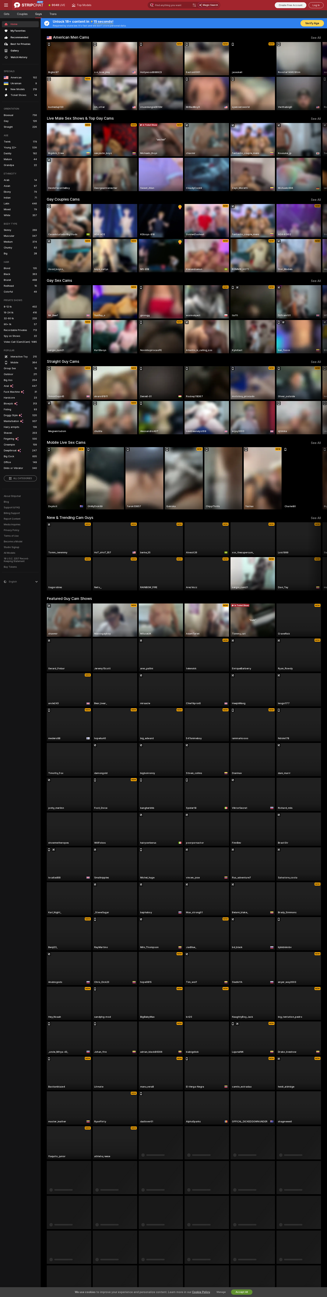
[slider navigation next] (317, 76)
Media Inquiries (12, 524)
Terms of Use (11, 536)
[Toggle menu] (6, 5)
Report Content (12, 519)
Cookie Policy (201, 1292)
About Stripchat (12, 496)
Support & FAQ (12, 507)
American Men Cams (71, 37)
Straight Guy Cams (63, 361)
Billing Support (12, 513)
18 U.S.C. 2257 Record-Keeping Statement (16, 560)
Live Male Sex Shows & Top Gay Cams (80, 118)
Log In (316, 5)
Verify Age (312, 23)
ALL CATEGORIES (22, 478)
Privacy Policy (11, 530)
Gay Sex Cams (59, 280)
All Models (9, 553)
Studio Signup (11, 547)
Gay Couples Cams (63, 199)
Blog (6, 502)
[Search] (194, 5)
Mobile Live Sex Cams (66, 442)
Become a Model (13, 541)
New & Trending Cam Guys (70, 517)
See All (316, 38)
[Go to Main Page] (28, 5)
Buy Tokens (10, 567)
